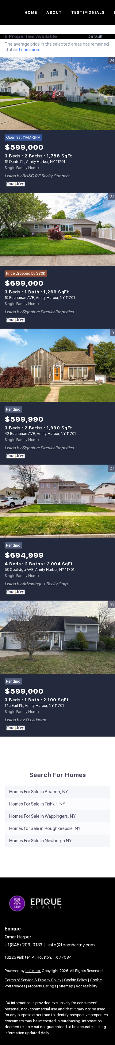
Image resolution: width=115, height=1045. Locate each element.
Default (95, 36)
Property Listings (42, 986)
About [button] (54, 12)
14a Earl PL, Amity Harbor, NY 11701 (34, 706)
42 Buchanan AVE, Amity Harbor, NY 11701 (40, 434)
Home (31, 12)
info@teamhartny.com (71, 945)
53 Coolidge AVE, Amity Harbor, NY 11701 (39, 570)
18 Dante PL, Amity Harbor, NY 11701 (35, 162)
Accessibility (86, 986)
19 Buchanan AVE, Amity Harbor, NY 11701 (40, 298)
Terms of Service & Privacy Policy (33, 980)
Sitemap (66, 986)
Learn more (29, 49)
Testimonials (88, 12)
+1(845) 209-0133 (23, 945)
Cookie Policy (75, 980)
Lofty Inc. (33, 971)
